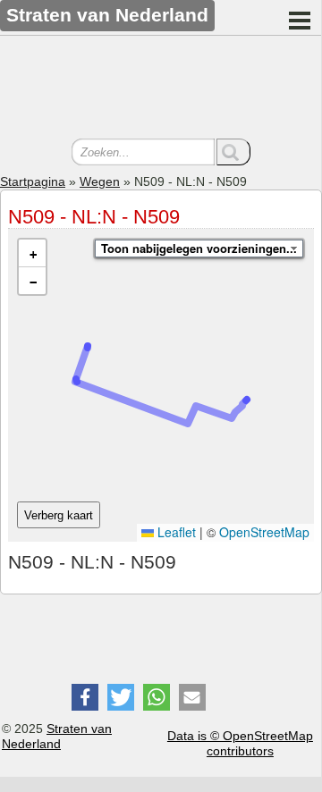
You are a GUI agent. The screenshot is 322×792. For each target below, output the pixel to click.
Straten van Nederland (57, 736)
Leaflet (175, 532)
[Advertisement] (161, 89)
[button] (32, 253)
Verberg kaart (58, 515)
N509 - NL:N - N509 (94, 217)
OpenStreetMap (264, 532)
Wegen (100, 181)
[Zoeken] (233, 152)
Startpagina (32, 181)
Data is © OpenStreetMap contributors (240, 743)
